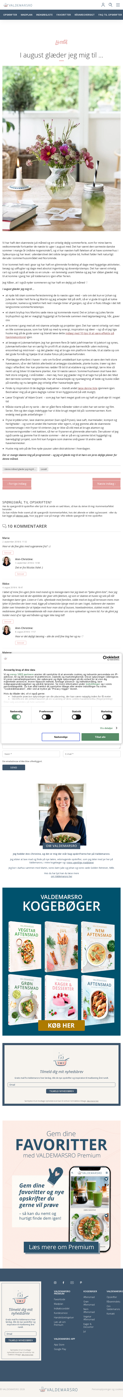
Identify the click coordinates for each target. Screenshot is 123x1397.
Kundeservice (61, 1313)
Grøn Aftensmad (89, 1303)
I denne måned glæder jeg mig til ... (20, 469)
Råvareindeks (113, 1301)
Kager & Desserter (88, 1325)
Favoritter (64, 14)
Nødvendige (61, 737)
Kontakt (111, 1313)
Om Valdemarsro (113, 1308)
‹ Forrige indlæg (16, 483)
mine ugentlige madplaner (80, 862)
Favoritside (59, 1299)
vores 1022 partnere (22, 674)
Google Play (60, 1349)
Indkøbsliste (44, 14)
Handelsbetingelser (64, 1317)
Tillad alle (100, 737)
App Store (59, 1344)
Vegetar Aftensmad (89, 1318)
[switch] (46, 717)
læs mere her (93, 1101)
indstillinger (93, 683)
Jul (84, 1331)
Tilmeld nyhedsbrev (61, 1091)
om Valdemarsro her (61, 876)
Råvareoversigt (85, 14)
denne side (22, 515)
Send (13, 767)
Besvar (7, 552)
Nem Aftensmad (89, 1311)
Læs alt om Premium (60, 1323)
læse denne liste (87, 388)
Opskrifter (10, 14)
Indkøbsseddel (61, 1308)
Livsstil (44, 469)
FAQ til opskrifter (110, 14)
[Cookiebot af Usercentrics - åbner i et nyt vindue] (105, 658)
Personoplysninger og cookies (107, 1389)
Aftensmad (89, 1297)
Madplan (26, 14)
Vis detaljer (106, 728)
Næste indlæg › (106, 483)
